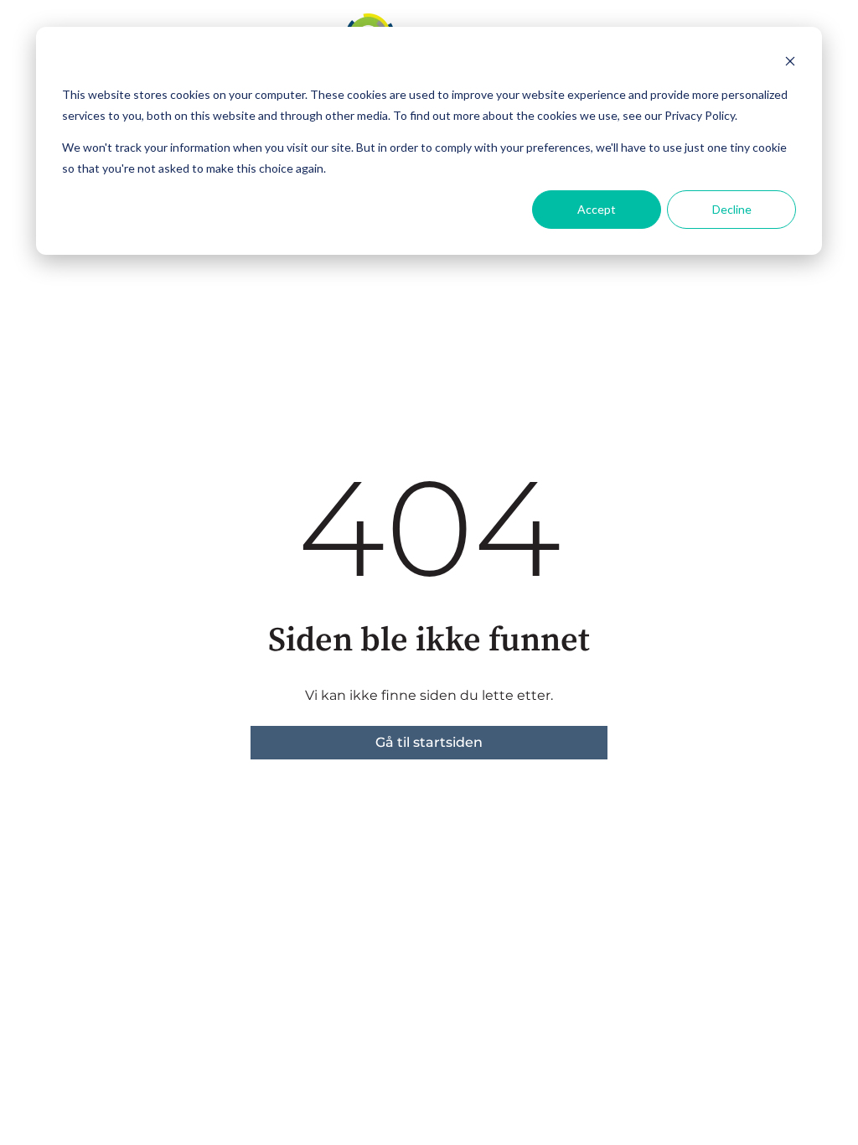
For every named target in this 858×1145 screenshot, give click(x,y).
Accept (596, 209)
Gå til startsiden (429, 742)
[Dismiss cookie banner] (790, 63)
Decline (732, 209)
